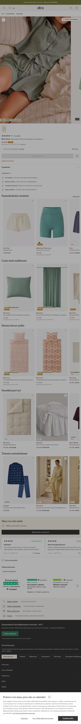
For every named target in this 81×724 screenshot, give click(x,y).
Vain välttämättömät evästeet (42, 718)
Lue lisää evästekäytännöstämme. (23, 713)
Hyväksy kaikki (68, 718)
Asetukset (24, 718)
